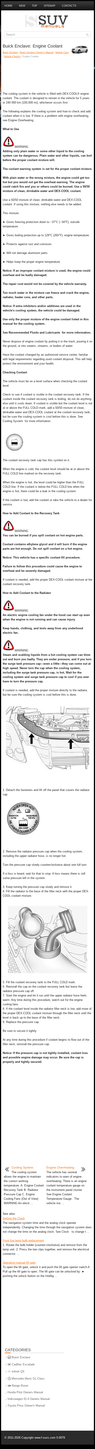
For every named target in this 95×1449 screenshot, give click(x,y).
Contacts (69, 5)
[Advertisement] (47, 74)
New (22, 5)
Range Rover (20, 1385)
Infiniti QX (18, 1371)
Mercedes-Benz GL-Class (28, 1378)
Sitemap (49, 5)
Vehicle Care (62, 52)
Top (34, 5)
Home (8, 5)
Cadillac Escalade (23, 1364)
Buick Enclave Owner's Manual (36, 52)
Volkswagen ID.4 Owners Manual (29, 1399)
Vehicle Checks (12, 56)
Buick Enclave (10, 52)
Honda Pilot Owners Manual (25, 1392)
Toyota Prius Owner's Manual (26, 1405)
